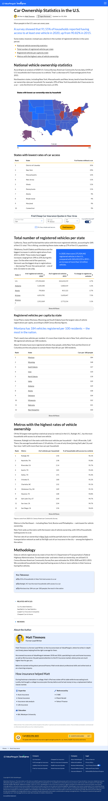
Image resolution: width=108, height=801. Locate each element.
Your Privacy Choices (91, 765)
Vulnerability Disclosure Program (95, 771)
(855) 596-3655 (32, 736)
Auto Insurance (15, 748)
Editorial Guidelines (76, 762)
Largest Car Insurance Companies (28, 612)
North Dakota (33, 376)
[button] (30, 16)
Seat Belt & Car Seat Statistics (26, 609)
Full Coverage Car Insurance (40, 762)
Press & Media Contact (77, 768)
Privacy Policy (89, 762)
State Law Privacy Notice (92, 768)
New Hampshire (33, 410)
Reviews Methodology (77, 765)
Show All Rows (54, 308)
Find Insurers (68, 227)
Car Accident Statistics (24, 607)
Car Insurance (36, 759)
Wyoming (31, 362)
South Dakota (33, 367)
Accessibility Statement (9, 796)
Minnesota (32, 400)
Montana (31, 357)
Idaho (30, 381)
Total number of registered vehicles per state (35, 49)
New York (44, 536)
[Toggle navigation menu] (105, 3)
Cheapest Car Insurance (57, 759)
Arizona (17, 295)
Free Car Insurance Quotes (40, 768)
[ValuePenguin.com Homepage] (14, 3)
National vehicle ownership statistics (32, 45)
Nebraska (31, 405)
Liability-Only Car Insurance (40, 765)
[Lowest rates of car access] (54, 119)
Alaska (17, 290)
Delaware (31, 395)
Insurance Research (76, 771)
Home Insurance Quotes (57, 768)
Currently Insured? (88, 219)
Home (5, 748)
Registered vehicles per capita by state (32, 53)
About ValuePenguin (76, 759)
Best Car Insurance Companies (59, 762)
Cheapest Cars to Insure (25, 614)
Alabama (18, 286)
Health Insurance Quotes (58, 765)
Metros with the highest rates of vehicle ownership (38, 56)
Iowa (29, 372)
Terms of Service (90, 759)
